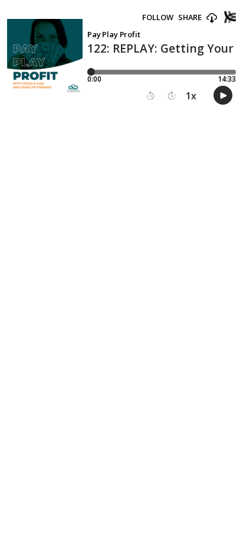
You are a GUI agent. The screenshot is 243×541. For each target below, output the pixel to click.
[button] (211, 18)
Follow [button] (157, 17)
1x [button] (191, 96)
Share (190, 17)
